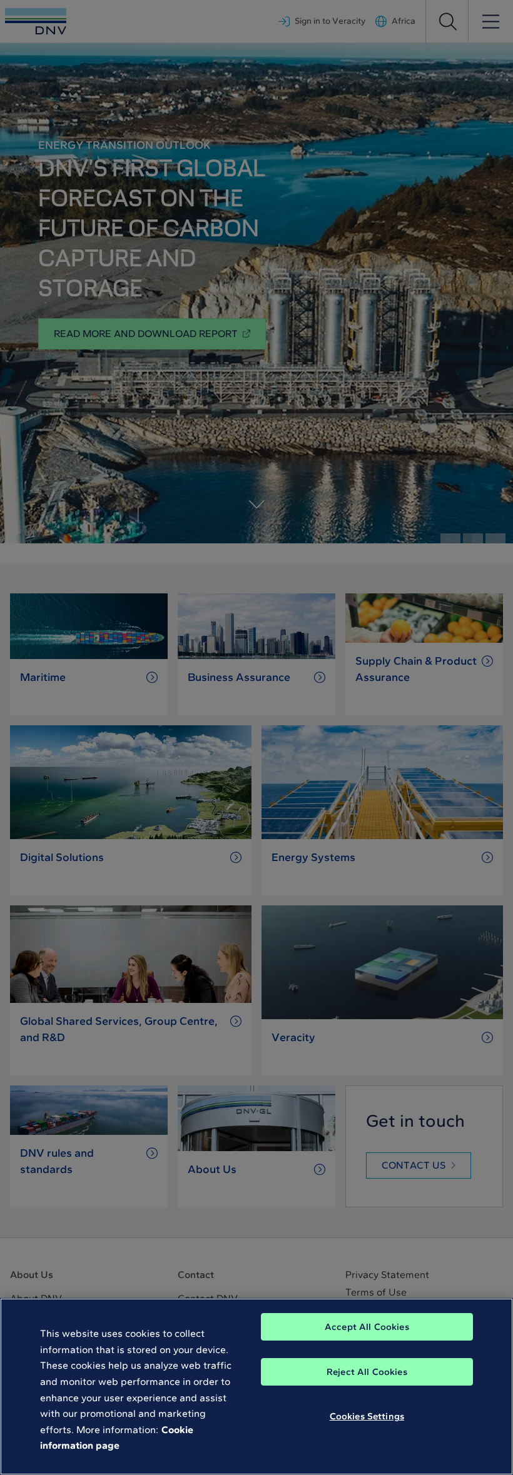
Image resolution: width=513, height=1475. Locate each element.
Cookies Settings (367, 1416)
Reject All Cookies (367, 1371)
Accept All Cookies (367, 1326)
